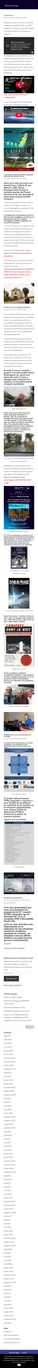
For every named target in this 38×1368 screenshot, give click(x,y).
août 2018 (7, 1323)
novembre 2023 (9, 1120)
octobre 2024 (9, 1091)
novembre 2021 (9, 1205)
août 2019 (7, 1286)
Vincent (8, 17)
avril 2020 (7, 1260)
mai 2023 (7, 1143)
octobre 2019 (9, 1279)
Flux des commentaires (12, 1339)
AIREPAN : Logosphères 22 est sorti (16, 1011)
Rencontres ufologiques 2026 (14, 1007)
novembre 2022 (9, 1165)
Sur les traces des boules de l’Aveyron (17, 307)
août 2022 (7, 1176)
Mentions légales (14, 1353)
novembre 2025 (9, 1062)
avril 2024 (7, 1106)
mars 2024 (8, 1109)
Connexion (7, 1332)
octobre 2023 (9, 1124)
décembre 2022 (9, 1161)
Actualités (24, 17)
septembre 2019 (10, 1282)
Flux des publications (11, 1335)
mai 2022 (7, 1187)
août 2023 (7, 1132)
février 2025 (8, 1080)
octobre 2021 (9, 1209)
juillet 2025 (8, 1073)
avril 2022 (7, 1190)
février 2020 (8, 1268)
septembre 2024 (10, 1095)
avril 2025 (7, 1076)
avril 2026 (7, 1043)
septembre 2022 (10, 1172)
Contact (24, 1353)
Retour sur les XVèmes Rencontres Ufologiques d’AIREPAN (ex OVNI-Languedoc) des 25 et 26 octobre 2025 (17, 1017)
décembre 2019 (9, 1275)
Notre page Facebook (13, 985)
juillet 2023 (8, 1135)
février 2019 (8, 1308)
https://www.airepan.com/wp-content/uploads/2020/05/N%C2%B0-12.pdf (17, 480)
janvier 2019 (8, 1312)
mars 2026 (8, 1047)
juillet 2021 (8, 1216)
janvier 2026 (8, 1054)
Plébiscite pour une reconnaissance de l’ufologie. (17, 735)
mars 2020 (8, 1264)
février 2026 (8, 1051)
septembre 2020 (10, 1246)
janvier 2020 (8, 1271)
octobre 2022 (9, 1168)
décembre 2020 (9, 1238)
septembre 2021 (10, 1213)
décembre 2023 (9, 1117)
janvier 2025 (8, 1084)
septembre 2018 (10, 1319)
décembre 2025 (9, 1058)
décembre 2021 (9, 1201)
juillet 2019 (8, 1290)
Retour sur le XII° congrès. (13, 997)
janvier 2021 (8, 1235)
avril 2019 (7, 1301)
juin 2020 (7, 1253)
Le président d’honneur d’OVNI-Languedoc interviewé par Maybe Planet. (18, 175)
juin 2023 (7, 1139)
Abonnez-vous (11, 979)
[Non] (36, 1361)
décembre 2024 (9, 1087)
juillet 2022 (8, 1179)
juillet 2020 (8, 1249)
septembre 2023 (10, 1128)
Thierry (8, 178)
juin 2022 (7, 1183)
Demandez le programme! (13, 898)
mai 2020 (7, 1257)
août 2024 (7, 1098)
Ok (19, 1365)
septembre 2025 (10, 1069)
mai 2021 (7, 1224)
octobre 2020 (9, 1242)
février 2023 (8, 1154)
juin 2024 (7, 1102)
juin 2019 (7, 1293)
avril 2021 (7, 1227)
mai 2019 (7, 1297)
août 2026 (7, 1036)
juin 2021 (7, 1220)
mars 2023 (8, 1150)
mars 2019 (8, 1304)
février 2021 (8, 1231)
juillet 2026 (8, 1040)
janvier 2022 (8, 1198)
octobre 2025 (9, 1065)
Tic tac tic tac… (9, 15)
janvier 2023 (8, 1157)
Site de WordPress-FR (12, 1343)
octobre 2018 (9, 1315)
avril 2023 (7, 1146)
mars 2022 (8, 1194)
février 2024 (8, 1113)
